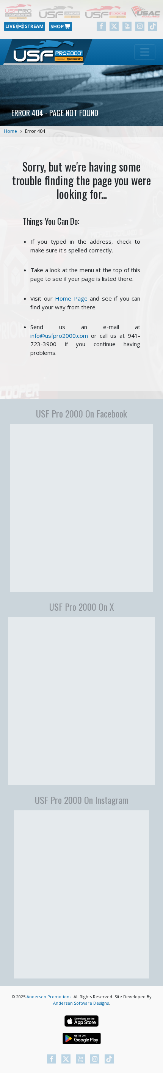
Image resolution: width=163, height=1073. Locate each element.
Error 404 (35, 131)
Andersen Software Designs (81, 1003)
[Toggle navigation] (144, 52)
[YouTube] (127, 26)
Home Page (71, 298)
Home (10, 131)
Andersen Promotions (49, 996)
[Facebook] (101, 26)
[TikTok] (152, 26)
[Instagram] (139, 26)
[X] (114, 26)
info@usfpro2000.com (59, 335)
